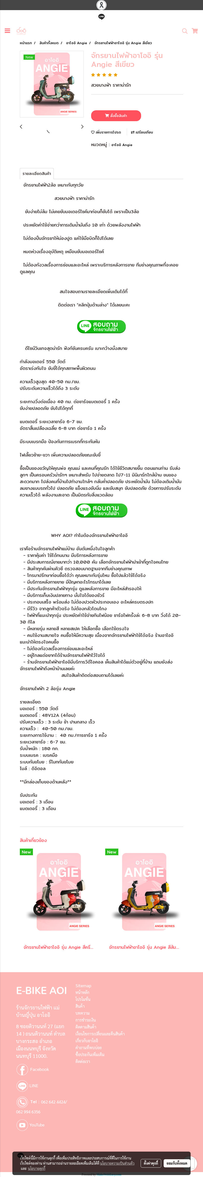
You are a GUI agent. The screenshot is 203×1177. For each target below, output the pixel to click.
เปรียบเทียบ (143, 132)
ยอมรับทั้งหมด (177, 1163)
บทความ (83, 1013)
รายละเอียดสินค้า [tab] (37, 174)
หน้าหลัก (82, 992)
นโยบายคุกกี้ (36, 1168)
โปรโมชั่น (83, 999)
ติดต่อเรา (83, 1061)
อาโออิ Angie (121, 145)
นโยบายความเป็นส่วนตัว (117, 1163)
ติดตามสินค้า (86, 1026)
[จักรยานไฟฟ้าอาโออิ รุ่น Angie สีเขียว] (51, 84)
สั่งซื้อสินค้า (118, 115)
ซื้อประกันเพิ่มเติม (90, 1054)
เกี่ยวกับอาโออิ (87, 1040)
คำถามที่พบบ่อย (89, 1047)
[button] (183, 31)
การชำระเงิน (86, 1020)
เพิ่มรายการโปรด (108, 132)
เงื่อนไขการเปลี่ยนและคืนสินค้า (100, 1033)
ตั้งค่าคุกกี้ (151, 1163)
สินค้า (80, 1006)
